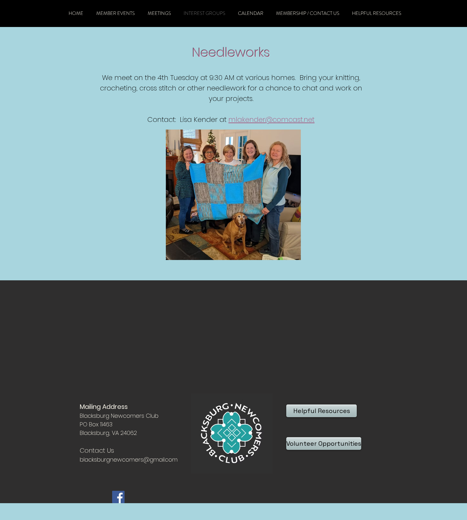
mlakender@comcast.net (271, 119)
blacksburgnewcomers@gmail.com (129, 459)
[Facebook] (118, 497)
